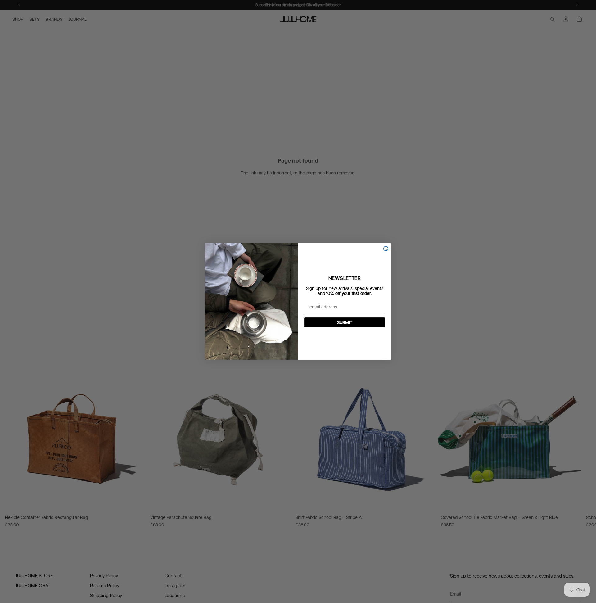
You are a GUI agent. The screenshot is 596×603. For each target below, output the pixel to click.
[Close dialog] (386, 248)
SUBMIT (344, 322)
